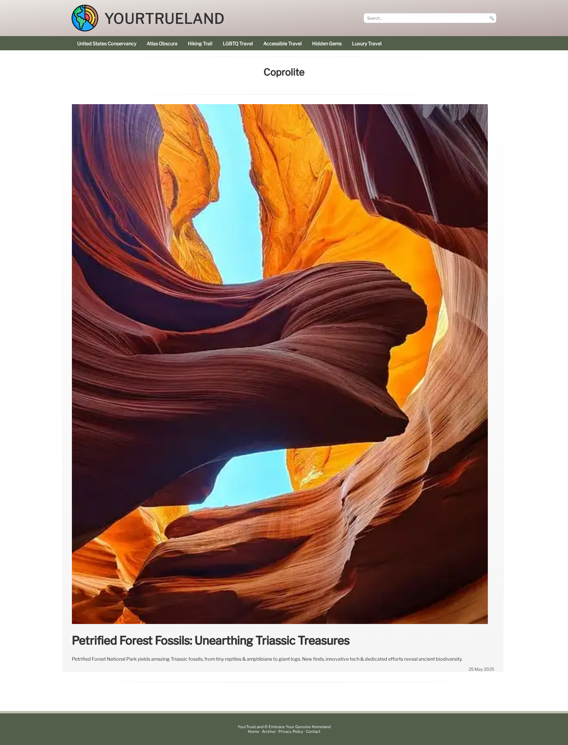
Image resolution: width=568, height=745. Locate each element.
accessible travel (282, 43)
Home (253, 731)
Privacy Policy (290, 731)
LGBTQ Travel (238, 43)
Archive (269, 731)
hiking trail (200, 43)
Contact (313, 731)
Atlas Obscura (162, 43)
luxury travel (367, 43)
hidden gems (327, 43)
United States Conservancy (106, 43)
